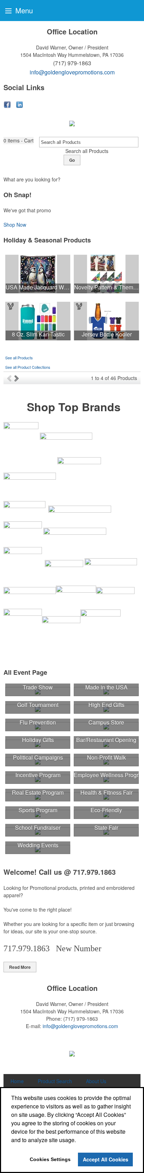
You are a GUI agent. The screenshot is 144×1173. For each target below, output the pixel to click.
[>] (17, 377)
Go (72, 160)
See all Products (19, 357)
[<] (10, 377)
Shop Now (14, 224)
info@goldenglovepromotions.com (72, 72)
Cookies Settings (50, 1159)
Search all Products (86, 150)
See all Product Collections (27, 367)
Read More (20, 967)
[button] (18, 140)
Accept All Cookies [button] (105, 1159)
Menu (23, 10)
